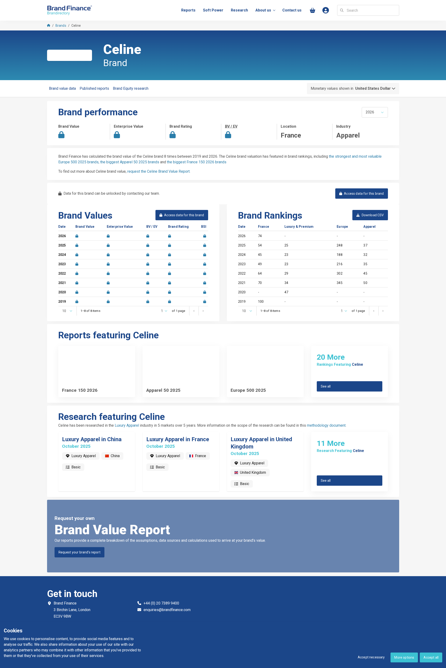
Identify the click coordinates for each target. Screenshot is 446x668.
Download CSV (373, 215)
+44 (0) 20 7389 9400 (161, 603)
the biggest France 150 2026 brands (196, 162)
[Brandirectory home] (70, 10)
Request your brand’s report (79, 552)
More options (404, 657)
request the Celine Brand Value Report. (158, 171)
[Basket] (312, 10)
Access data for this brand (364, 193)
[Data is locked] (76, 236)
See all (326, 386)
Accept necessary (371, 657)
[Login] (326, 10)
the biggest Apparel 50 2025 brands (129, 162)
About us (263, 10)
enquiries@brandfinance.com (167, 610)
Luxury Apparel (127, 425)
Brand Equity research (130, 88)
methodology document (326, 425)
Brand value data (62, 88)
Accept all (431, 657)
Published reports (94, 88)
